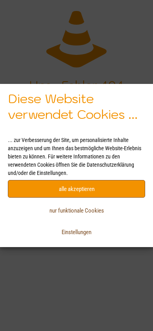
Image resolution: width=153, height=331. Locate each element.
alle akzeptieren (77, 189)
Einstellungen (76, 232)
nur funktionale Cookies (76, 210)
